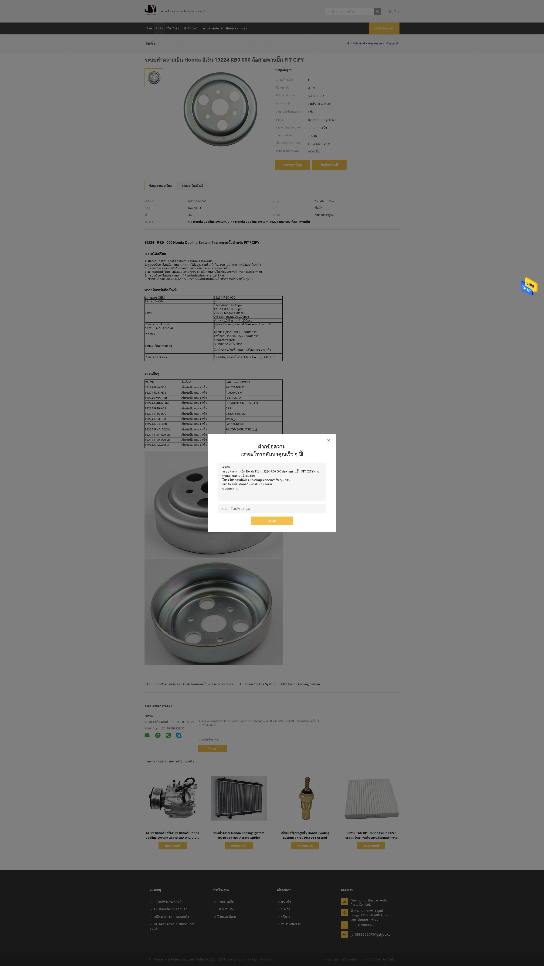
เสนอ (272, 520)
